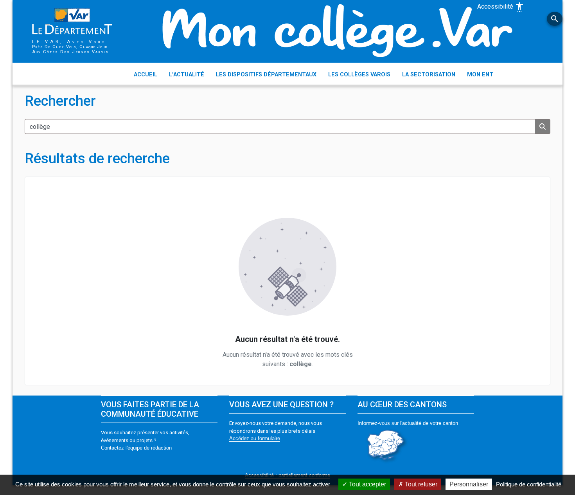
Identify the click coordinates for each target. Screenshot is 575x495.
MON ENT (480, 74)
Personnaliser (468, 484)
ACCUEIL (145, 74)
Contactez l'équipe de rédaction (136, 448)
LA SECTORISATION (428, 74)
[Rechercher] (542, 126)
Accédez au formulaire (254, 438)
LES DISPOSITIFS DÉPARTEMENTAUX (266, 74)
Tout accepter (366, 484)
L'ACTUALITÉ (186, 74)
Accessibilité (500, 7)
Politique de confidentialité (528, 484)
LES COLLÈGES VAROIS (359, 74)
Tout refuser (420, 484)
